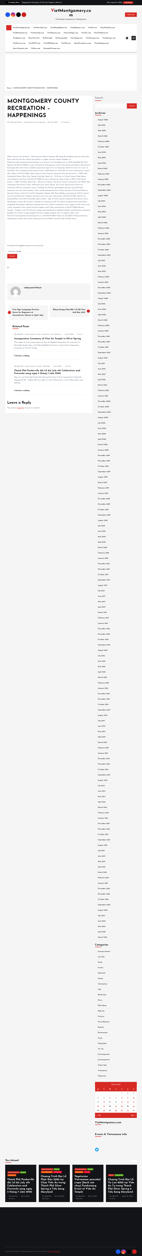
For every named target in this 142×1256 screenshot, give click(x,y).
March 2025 (102, 168)
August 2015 (102, 715)
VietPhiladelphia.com (58, 28)
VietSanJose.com (108, 38)
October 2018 (103, 510)
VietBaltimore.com (77, 28)
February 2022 (103, 325)
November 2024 (104, 185)
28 (116, 1110)
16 (128, 1102)
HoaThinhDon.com (107, 28)
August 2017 (102, 585)
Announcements (29, 122)
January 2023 (103, 282)
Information (46, 334)
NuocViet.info (33, 38)
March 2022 (102, 320)
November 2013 (104, 829)
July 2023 (101, 260)
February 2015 (103, 748)
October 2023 (103, 250)
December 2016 (104, 629)
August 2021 (102, 358)
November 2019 (104, 461)
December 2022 (104, 288)
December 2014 (104, 758)
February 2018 (103, 553)
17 (134, 1102)
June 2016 (101, 661)
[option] (20, 1183)
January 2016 (103, 688)
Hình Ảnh (101, 973)
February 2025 (103, 174)
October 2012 (103, 899)
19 (104, 1106)
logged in (21, 408)
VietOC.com (86, 33)
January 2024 (103, 233)
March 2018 (102, 547)
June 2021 (101, 369)
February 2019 (103, 488)
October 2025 (103, 147)
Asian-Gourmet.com (20, 48)
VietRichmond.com (20, 33)
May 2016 (101, 666)
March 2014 (102, 807)
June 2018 (101, 531)
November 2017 (104, 569)
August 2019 (102, 477)
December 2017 (104, 564)
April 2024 (102, 217)
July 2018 (101, 526)
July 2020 (101, 423)
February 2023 (103, 277)
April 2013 (101, 867)
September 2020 (104, 412)
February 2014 (103, 813)
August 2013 (102, 845)
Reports (101, 1027)
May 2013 (101, 861)
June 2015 (101, 726)
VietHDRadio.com (51, 43)
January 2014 (103, 818)
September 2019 (104, 472)
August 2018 (102, 520)
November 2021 (104, 342)
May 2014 (101, 796)
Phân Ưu (101, 1011)
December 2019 (104, 455)
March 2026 (102, 136)
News (100, 1000)
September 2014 (104, 775)
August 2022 (103, 298)
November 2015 (104, 699)
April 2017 (101, 607)
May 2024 (102, 212)
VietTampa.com (77, 38)
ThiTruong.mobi (61, 38)
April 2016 (102, 672)
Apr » (133, 1115)
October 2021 (103, 347)
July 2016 (101, 656)
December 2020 (104, 401)
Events (39, 366)
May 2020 (102, 434)
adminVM (20, 334)
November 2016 (104, 634)
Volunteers (102, 1076)
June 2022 (102, 309)
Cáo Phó (101, 957)
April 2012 (102, 932)
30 (128, 1110)
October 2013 (103, 834)
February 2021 (103, 390)
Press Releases (56, 334)
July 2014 (101, 786)
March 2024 (102, 223)
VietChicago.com (92, 38)
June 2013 (101, 856)
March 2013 (102, 872)
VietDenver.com (19, 43)
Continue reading (22, 356)
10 (134, 1098)
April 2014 (102, 802)
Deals (39, 334)
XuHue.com (35, 48)
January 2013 (103, 883)
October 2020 (103, 407)
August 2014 (102, 780)
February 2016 (103, 683)
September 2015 (104, 710)
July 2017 (101, 591)
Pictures (101, 1016)
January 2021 (103, 396)
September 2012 (104, 905)
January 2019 (103, 493)
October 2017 (103, 574)
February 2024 (103, 228)
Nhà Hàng (102, 1005)
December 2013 (104, 823)
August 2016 (102, 650)
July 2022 (101, 304)
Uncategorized (40, 122)
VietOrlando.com (37, 33)
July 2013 (101, 851)
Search (99, 98)
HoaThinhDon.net (101, 33)
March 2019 (102, 482)
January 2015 (103, 753)
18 (98, 1106)
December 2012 (104, 888)
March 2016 (102, 677)
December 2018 (104, 499)
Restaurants (103, 1032)
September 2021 (104, 352)
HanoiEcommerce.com (82, 43)
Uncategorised (103, 1054)
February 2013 (103, 878)
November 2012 (104, 894)
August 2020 (103, 417)
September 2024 (104, 190)
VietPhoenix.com (53, 33)
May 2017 (101, 602)
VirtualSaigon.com (101, 43)
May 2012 (101, 926)
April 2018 (102, 542)
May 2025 (102, 158)
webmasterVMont (16, 122)
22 (122, 1106)
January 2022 (103, 331)
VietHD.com (66, 43)
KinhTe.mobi (47, 38)
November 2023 (104, 244)
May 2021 (101, 374)
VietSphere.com (19, 38)
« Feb (98, 1115)
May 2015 (101, 731)
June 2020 (102, 428)
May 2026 (102, 130)
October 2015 (103, 704)
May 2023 (102, 271)
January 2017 (103, 623)
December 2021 (104, 336)
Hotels (100, 978)
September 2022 (104, 293)
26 (104, 1110)
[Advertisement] (71, 71)
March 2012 (102, 937)
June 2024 (102, 206)
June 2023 (102, 266)
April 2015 (102, 737)
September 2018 (104, 515)
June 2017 (101, 596)
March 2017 (102, 612)
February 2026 (103, 141)
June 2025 (102, 152)
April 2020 (102, 439)
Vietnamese (102, 1070)
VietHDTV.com (34, 43)
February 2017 (103, 618)
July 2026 (101, 125)
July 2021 (101, 363)
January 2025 (103, 179)
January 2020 (103, 450)
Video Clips (102, 1065)
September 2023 (104, 255)
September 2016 (104, 645)
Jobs (99, 989)
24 (134, 1106)
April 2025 (102, 163)
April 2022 (102, 315)
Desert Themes (54, 1251)
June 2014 (101, 791)
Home (9, 88)
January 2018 (103, 558)
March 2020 (102, 444)
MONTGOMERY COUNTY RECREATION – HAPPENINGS (36, 88)
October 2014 (103, 769)
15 (122, 1102)
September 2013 (104, 840)
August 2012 (102, 910)
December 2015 (104, 694)
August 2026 (103, 120)
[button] (132, 1161)
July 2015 (101, 721)
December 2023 (104, 239)
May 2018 (101, 537)
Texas (100, 1038)
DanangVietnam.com (51, 48)
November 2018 (104, 504)
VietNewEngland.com (21, 28)
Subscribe (131, 14)
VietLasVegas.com (71, 33)
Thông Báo (46, 366)
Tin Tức (101, 1049)
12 (104, 1102)
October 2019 (103, 466)
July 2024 (101, 201)
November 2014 (104, 764)
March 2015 (102, 742)
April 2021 (102, 380)
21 (116, 1106)
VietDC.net (92, 28)
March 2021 (102, 385)
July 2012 (101, 916)
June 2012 (101, 921)
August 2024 (103, 195)
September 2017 (104, 580)
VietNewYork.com (40, 28)
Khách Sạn (102, 995)
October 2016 (103, 639)
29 (122, 1110)
